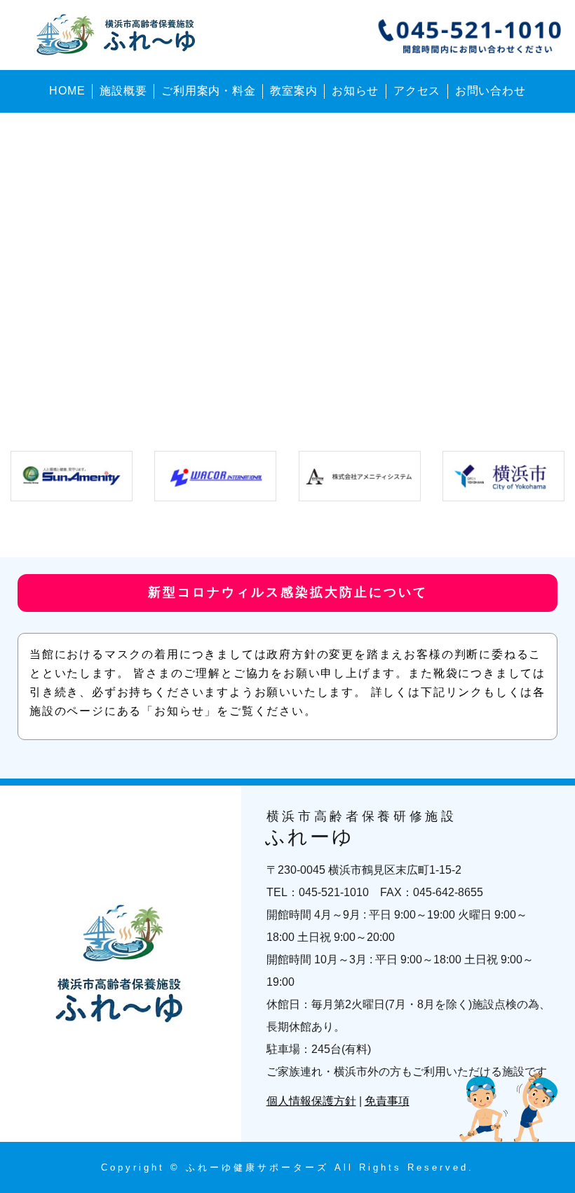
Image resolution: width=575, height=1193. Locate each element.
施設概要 (123, 91)
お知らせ (355, 91)
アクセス (416, 91)
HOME (67, 91)
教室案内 (293, 91)
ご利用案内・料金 (208, 91)
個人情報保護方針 (311, 1101)
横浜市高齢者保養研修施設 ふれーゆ (118, 35)
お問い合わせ (490, 91)
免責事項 (387, 1101)
